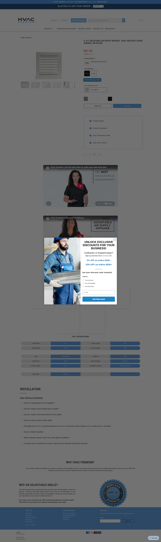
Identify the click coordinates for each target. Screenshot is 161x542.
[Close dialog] (114, 239)
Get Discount (99, 299)
